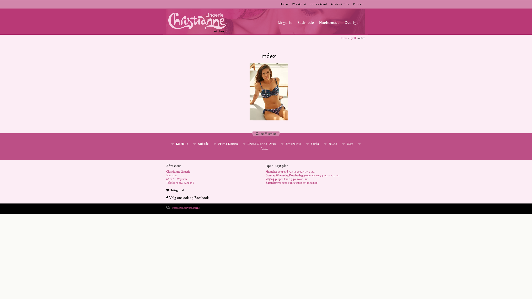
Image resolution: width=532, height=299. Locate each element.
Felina (333, 143)
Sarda (315, 143)
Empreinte (293, 143)
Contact (358, 4)
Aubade (203, 143)
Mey (350, 143)
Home (284, 4)
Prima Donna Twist (262, 143)
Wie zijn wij (299, 4)
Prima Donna (228, 143)
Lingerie (285, 22)
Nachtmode (329, 22)
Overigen (353, 22)
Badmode (305, 22)
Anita (264, 148)
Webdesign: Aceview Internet (186, 207)
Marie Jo (182, 143)
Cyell (353, 38)
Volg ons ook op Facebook (188, 197)
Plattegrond (176, 190)
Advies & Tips (340, 4)
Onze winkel (318, 4)
